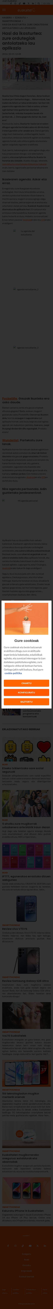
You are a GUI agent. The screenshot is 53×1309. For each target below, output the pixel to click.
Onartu (26, 683)
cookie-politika (13, 673)
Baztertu (26, 701)
